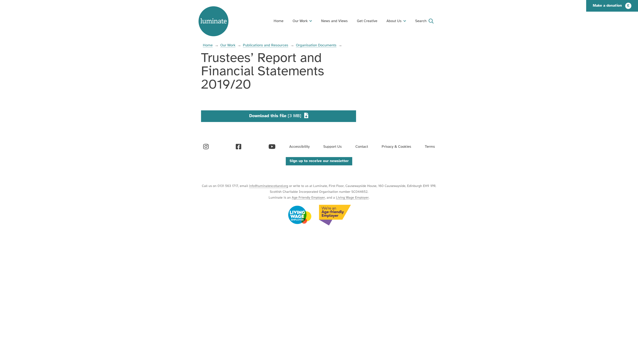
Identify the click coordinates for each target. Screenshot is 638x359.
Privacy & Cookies (396, 147)
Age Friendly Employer (308, 197)
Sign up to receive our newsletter (319, 161)
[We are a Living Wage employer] (299, 215)
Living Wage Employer (352, 197)
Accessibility (299, 147)
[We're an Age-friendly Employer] (335, 215)
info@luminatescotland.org (268, 186)
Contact (361, 147)
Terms (430, 147)
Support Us (332, 147)
